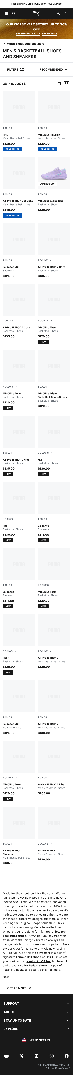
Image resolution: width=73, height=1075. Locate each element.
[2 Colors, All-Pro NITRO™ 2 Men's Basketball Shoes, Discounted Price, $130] (54, 641)
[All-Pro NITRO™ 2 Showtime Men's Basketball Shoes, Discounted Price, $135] (19, 836)
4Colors (43, 320)
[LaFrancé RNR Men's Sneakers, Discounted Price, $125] (19, 707)
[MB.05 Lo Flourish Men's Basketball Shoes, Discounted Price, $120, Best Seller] (54, 121)
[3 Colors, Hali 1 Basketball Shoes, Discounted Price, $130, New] (54, 446)
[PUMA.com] (36, 13)
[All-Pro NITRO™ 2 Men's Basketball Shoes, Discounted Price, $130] (54, 707)
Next (6, 977)
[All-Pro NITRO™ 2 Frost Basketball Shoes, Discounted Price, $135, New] (19, 446)
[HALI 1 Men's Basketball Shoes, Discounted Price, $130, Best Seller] (19, 121)
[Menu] (6, 13)
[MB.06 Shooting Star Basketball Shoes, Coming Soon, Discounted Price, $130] (54, 184)
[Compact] (59, 83)
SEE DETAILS (55, 3)
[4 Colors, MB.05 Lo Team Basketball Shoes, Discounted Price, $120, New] (54, 314)
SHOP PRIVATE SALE (28, 33)
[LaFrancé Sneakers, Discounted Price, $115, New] (54, 512)
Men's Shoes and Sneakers (25, 43)
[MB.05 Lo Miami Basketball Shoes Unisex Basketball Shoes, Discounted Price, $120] (54, 379)
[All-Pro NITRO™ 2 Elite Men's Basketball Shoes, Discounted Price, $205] (54, 768)
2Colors (43, 260)
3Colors (43, 453)
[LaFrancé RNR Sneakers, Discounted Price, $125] (19, 250)
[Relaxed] (66, 83)
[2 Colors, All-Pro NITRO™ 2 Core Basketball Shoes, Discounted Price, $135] (54, 250)
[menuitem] (6, 1055)
